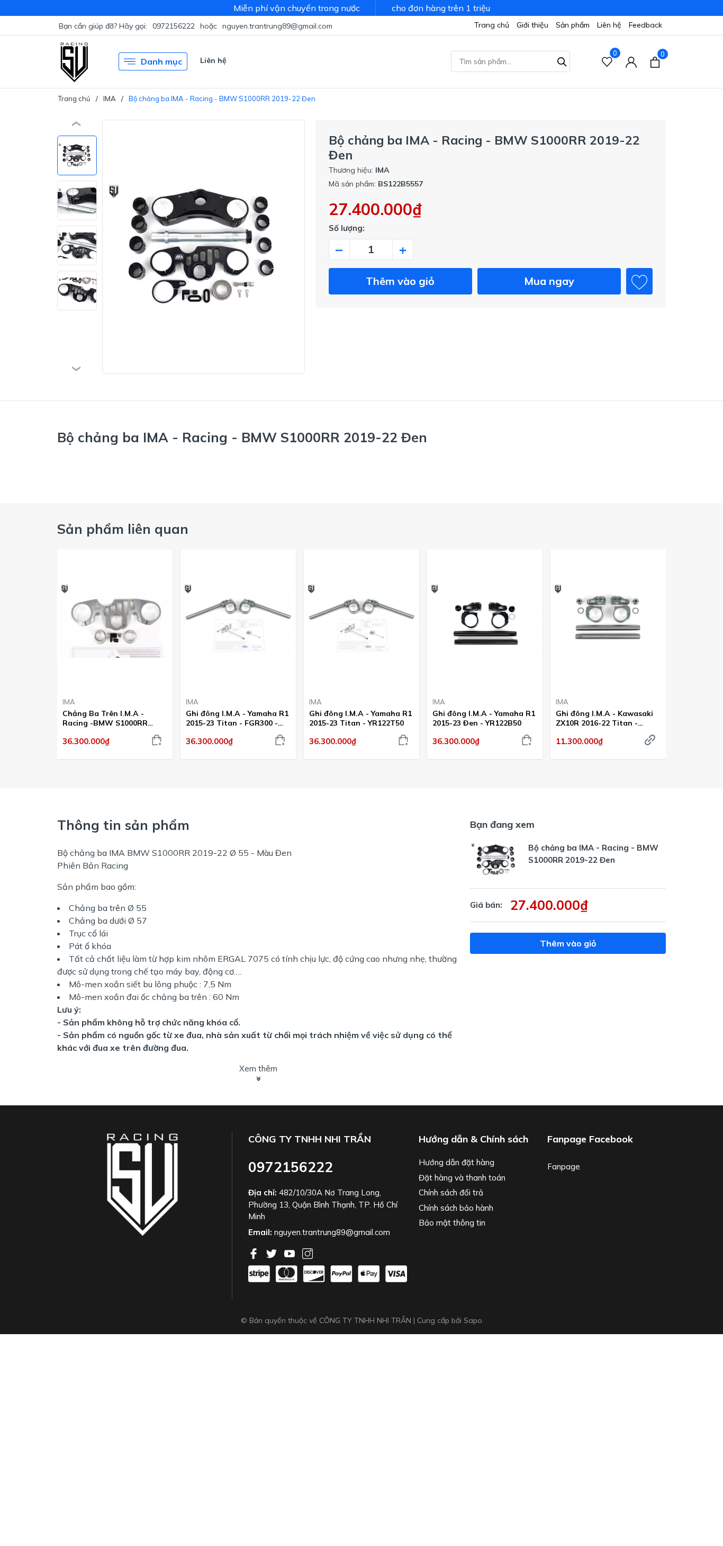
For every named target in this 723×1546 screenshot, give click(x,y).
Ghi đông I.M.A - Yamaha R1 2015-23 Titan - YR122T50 (360, 718)
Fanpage (563, 1166)
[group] (203, 246)
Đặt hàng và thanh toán (462, 1178)
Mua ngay (549, 281)
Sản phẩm (573, 25)
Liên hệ (609, 25)
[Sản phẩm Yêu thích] (607, 61)
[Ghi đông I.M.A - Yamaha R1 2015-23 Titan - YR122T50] (361, 619)
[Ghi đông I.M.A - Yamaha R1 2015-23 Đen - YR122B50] (485, 619)
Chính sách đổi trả (451, 1192)
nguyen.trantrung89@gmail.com (277, 26)
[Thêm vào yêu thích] (639, 281)
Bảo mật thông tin (452, 1223)
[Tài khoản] (631, 61)
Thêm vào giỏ (400, 281)
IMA (68, 702)
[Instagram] (307, 1252)
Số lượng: (347, 228)
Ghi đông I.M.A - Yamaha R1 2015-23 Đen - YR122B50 (483, 718)
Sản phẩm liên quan (122, 529)
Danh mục (161, 61)
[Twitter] (272, 1252)
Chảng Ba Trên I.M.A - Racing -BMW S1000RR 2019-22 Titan (105, 718)
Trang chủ (491, 25)
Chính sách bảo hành (456, 1208)
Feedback (645, 25)
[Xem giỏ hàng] (655, 61)
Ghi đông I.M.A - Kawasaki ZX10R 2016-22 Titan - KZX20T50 (604, 718)
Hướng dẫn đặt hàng (456, 1162)
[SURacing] (74, 61)
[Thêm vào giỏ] (156, 739)
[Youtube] (290, 1252)
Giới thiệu (532, 25)
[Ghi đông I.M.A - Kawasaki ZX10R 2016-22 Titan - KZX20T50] (608, 619)
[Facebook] (254, 1252)
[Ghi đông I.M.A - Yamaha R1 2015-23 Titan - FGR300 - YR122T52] (238, 619)
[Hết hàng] (650, 739)
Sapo (473, 1320)
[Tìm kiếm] (562, 60)
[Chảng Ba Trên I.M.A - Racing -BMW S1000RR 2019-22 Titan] (115, 619)
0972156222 (173, 26)
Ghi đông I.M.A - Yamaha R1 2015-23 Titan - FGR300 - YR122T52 (237, 718)
